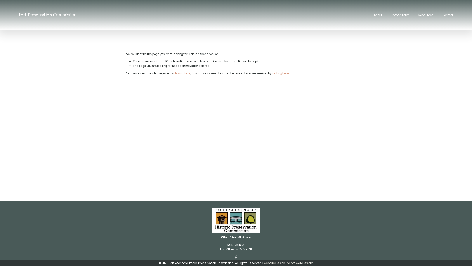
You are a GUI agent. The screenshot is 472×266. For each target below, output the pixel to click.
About (378, 15)
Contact (447, 15)
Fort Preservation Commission (48, 15)
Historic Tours (400, 15)
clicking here (181, 73)
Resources (425, 15)
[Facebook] (236, 257)
